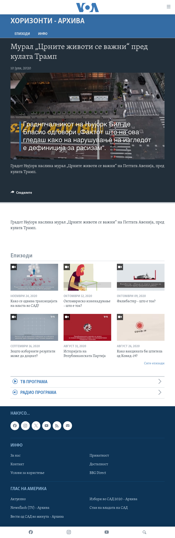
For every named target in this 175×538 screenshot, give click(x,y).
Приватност (99, 456)
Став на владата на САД (109, 508)
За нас (15, 456)
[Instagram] (69, 532)
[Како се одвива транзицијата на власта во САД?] (34, 277)
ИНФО (42, 34)
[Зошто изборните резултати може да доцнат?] (34, 327)
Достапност (99, 464)
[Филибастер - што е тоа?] (141, 277)
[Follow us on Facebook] (14, 425)
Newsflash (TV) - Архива (29, 508)
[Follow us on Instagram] (25, 425)
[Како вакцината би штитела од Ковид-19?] (141, 327)
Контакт (17, 464)
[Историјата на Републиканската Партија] (87, 327)
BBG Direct (98, 473)
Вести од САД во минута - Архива (37, 516)
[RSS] (57, 425)
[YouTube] (107, 532)
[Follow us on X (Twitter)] (36, 425)
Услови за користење (27, 473)
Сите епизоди (154, 363)
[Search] (144, 532)
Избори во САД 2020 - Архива (113, 499)
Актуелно (18, 499)
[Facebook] (31, 532)
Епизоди (22, 34)
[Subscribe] (67, 425)
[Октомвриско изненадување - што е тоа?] (87, 277)
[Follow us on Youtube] (46, 425)
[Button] (21, 193)
